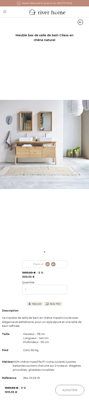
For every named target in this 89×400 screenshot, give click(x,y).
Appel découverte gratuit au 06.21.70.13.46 (47, 3)
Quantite (28, 282)
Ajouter (69, 390)
